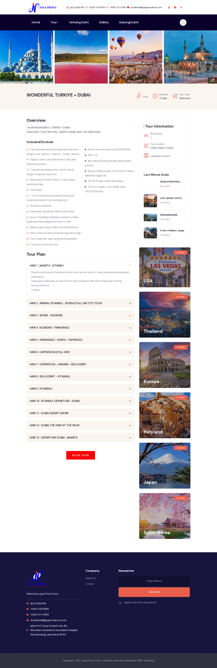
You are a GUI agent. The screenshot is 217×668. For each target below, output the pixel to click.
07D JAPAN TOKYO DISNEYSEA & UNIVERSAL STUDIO (171, 198)
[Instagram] (181, 7)
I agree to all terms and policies (140, 602)
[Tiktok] (169, 7)
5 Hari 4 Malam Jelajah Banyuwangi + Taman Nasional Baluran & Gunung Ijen (172, 230)
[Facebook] (175, 7)
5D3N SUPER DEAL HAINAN (170, 181)
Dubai (161, 147)
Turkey (169, 147)
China (153, 147)
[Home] (43, 7)
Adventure (184, 98)
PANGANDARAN (168, 214)
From (162, 186)
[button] (212, 55)
